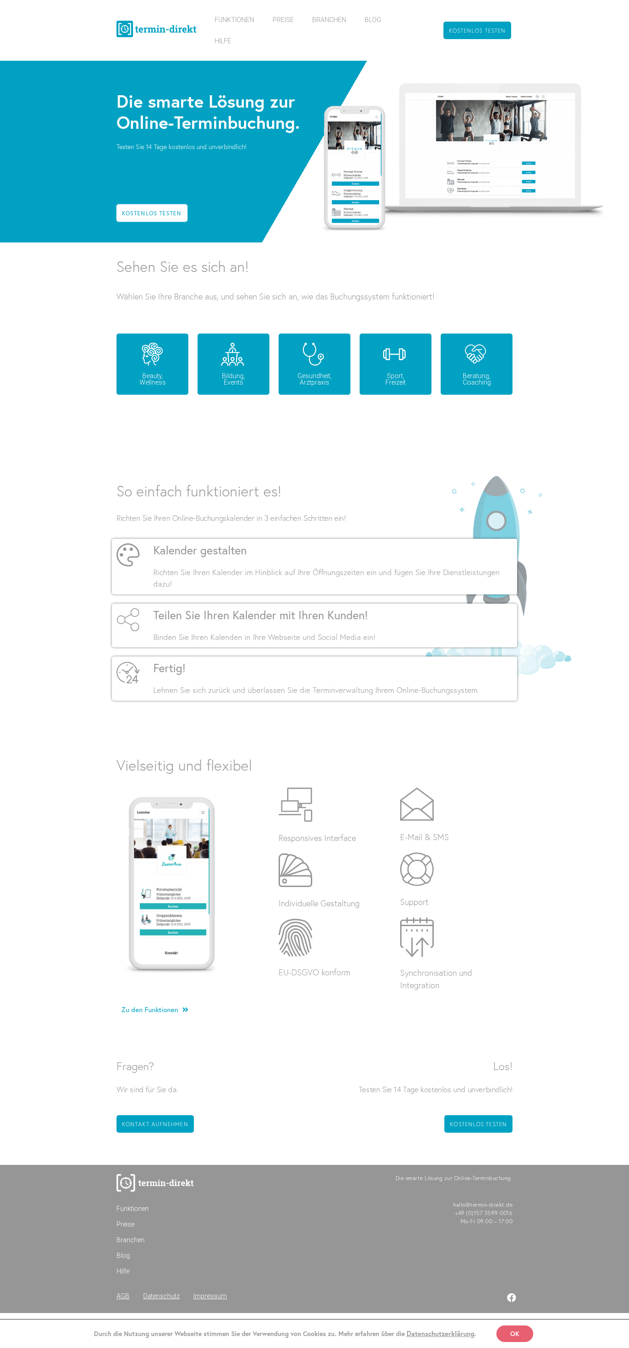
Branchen (329, 19)
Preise (283, 19)
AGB (122, 1296)
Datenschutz (161, 1296)
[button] (477, 30)
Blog (373, 19)
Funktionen (234, 19)
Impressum (210, 1296)
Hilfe (223, 41)
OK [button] (514, 1333)
